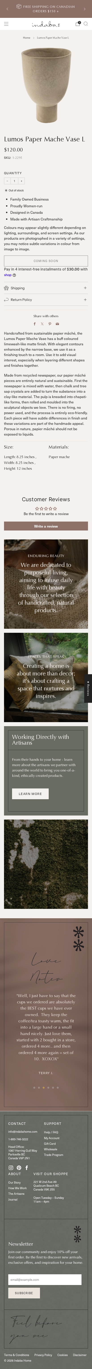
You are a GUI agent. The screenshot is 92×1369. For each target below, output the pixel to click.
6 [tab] (58, 1088)
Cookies (62, 1355)
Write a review (46, 526)
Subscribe (24, 1293)
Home (26, 38)
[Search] (86, 23)
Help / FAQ (51, 1132)
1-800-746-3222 (18, 1139)
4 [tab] (48, 1088)
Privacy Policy (43, 1355)
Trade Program (53, 1155)
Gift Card (50, 1143)
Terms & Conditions (16, 1355)
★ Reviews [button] (88, 688)
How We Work (17, 1188)
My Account (51, 1138)
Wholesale (50, 1149)
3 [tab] (44, 1088)
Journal (12, 1199)
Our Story (14, 1182)
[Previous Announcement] (7, 9)
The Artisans (16, 1193)
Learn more (30, 793)
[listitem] (46, 9)
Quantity (13, 173)
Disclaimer (80, 1355)
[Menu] (6, 24)
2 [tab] (39, 1088)
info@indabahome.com (22, 1131)
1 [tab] (34, 1088)
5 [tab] (53, 1088)
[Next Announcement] (84, 9)
